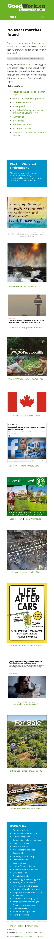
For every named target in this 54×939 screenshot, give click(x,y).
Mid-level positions (22, 102)
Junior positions (20, 106)
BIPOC (27, 843)
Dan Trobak (38, 936)
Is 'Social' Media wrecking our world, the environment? (22, 703)
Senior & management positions (28, 98)
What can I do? (34, 286)
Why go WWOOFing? (34, 379)
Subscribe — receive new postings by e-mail (29, 134)
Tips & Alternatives (33, 519)
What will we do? (34, 327)
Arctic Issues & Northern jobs (25, 886)
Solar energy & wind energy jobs (27, 879)
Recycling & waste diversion (25, 882)
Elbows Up (28, 415)
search (26, 64)
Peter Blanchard (24, 936)
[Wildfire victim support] (27, 264)
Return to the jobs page (24, 91)
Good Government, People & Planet (25, 808)
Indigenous (17, 843)
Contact (10, 929)
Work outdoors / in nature (24, 850)
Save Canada (16, 415)
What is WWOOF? (15, 379)
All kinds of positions (23, 128)
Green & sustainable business (25, 869)
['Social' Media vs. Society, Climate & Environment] (27, 679)
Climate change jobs (21, 836)
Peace (37, 415)
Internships (18, 120)
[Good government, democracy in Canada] (27, 796)
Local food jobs (19, 863)
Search (15, 915)
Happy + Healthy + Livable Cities (26, 572)
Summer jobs (19, 116)
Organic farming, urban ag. (24, 866)
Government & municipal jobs (25, 898)
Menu (13, 16)
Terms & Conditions (15, 926)
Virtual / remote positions (24, 905)
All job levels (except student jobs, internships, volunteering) (29, 111)
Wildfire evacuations (17, 286)
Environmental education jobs (25, 833)
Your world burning (17, 327)
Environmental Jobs (21, 830)
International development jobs (26, 889)
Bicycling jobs (18, 853)
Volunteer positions (22, 124)
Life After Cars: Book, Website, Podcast (26, 645)
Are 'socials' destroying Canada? (28, 466)
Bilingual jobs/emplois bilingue (26, 901)
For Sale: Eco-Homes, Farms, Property (25, 771)
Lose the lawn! (16, 519)
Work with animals (20, 846)
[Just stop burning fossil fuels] (27, 310)
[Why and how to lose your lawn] (27, 497)
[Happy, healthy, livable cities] (27, 550)
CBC (11, 466)
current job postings (27, 43)
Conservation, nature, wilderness (27, 840)
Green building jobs (21, 876)
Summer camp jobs (21, 859)
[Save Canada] (27, 403)
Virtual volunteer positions (24, 911)
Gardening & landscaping (23, 856)
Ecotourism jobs (20, 872)
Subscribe (24, 915)
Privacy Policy (32, 926)
